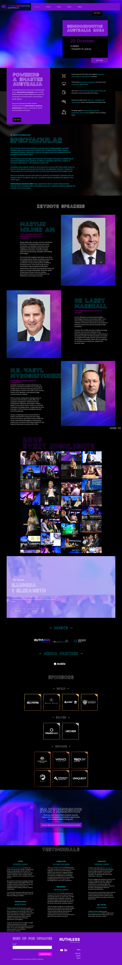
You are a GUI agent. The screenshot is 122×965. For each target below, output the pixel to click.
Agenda (78, 955)
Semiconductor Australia (25, 92)
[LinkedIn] (65, 950)
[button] (69, 7)
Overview (77, 953)
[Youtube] (61, 950)
